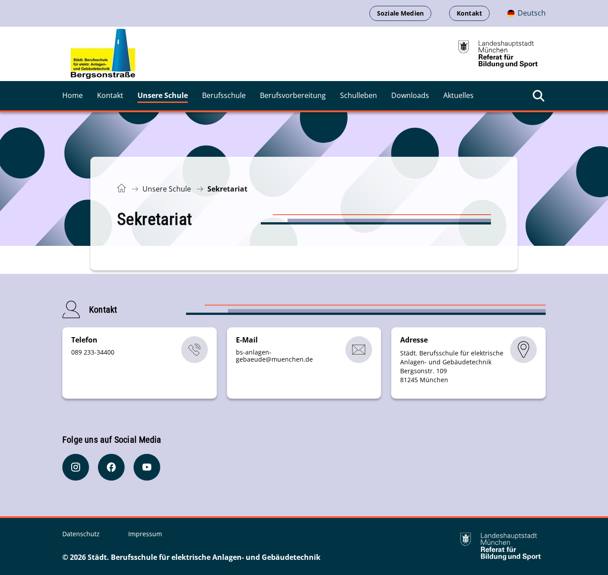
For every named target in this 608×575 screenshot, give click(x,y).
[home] (103, 54)
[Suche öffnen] (538, 96)
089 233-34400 (92, 352)
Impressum (145, 534)
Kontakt (469, 13)
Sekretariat (227, 189)
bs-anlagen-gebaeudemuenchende (274, 355)
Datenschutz (81, 534)
